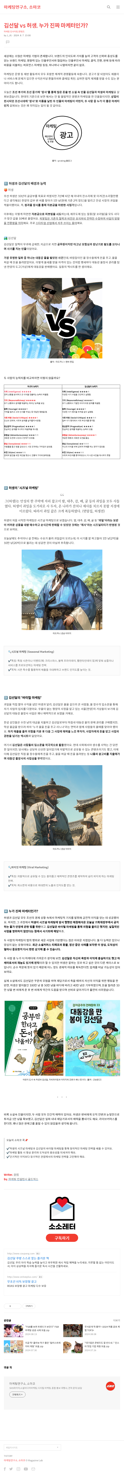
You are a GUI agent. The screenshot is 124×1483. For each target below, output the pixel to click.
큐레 (16, 1174)
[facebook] (5, 1469)
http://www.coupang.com (21, 1253)
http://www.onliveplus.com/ (22, 1276)
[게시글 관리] (18, 1306)
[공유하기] (14, 1306)
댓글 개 (8, 1367)
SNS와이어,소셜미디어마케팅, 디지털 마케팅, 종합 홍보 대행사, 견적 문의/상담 (45, 1388)
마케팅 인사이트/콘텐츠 (14, 31)
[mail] (33, 1469)
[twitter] (11, 1469)
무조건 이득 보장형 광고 (22, 1282)
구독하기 (62, 1238)
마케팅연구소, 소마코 (22, 7)
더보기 (116, 1320)
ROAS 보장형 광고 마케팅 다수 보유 (26, 1286)
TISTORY (8, 1456)
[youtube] (26, 1469)
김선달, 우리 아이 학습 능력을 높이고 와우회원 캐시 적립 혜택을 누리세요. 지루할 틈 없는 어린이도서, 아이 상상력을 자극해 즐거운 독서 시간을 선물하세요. (60, 1264)
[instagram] (18, 1469)
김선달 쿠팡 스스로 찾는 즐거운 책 (28, 1258)
